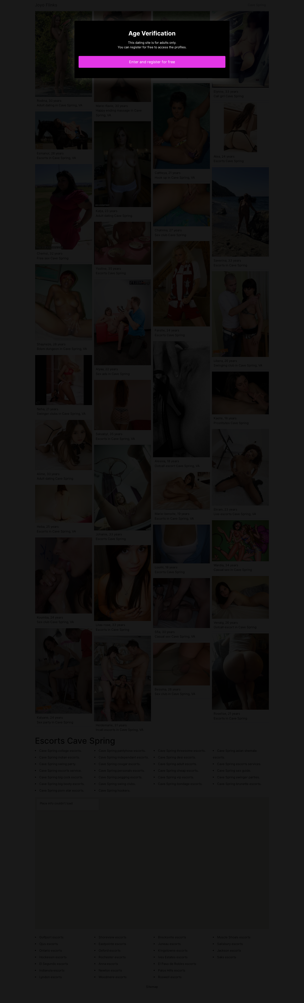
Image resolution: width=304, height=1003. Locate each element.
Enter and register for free (152, 62)
